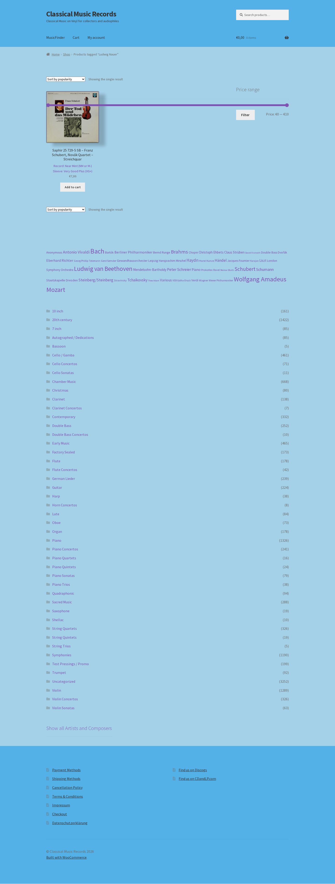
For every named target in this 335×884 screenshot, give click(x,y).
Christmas (60, 390)
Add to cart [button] (73, 187)
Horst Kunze (206, 260)
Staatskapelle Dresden (62, 280)
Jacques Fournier (238, 261)
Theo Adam (153, 280)
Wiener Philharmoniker (221, 280)
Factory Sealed (63, 452)
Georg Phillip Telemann (87, 260)
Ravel (216, 270)
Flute (56, 461)
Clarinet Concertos (67, 408)
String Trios (61, 646)
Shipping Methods (66, 778)
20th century (62, 319)
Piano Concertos (65, 549)
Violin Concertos (65, 699)
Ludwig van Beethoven (103, 268)
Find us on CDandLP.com (197, 778)
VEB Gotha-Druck (182, 280)
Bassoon (59, 346)
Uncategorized (63, 681)
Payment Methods (66, 770)
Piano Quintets (64, 567)
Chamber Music (64, 381)
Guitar (57, 487)
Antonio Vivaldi (76, 252)
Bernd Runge (161, 252)
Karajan (254, 260)
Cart (76, 37)
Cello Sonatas (63, 372)
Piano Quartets (64, 558)
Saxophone (61, 611)
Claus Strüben (234, 252)
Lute (55, 514)
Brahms (179, 251)
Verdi (194, 280)
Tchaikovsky (137, 279)
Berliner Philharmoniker (133, 252)
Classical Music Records (81, 13)
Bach (97, 251)
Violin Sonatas (63, 708)
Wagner (203, 280)
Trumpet (59, 672)
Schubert (244, 269)
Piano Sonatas (63, 575)
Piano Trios (61, 584)
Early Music (61, 443)
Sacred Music (62, 602)
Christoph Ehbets (211, 252)
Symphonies (61, 655)
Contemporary (63, 416)
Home (56, 54)
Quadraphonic (63, 593)
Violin (56, 690)
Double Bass (269, 252)
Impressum (61, 805)
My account (96, 37)
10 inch (57, 311)
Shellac (58, 619)
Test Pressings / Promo (70, 664)
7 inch (56, 328)
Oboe (56, 522)
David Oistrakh (252, 252)
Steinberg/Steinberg (95, 279)
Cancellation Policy (67, 787)
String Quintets (64, 637)
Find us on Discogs (193, 770)
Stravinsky (120, 280)
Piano (196, 269)
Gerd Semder (108, 260)
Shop (66, 54)
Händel (221, 260)
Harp (56, 496)
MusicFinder (55, 37)
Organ (57, 531)
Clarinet (58, 399)
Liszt (262, 260)
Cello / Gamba (63, 355)
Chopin (193, 252)
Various (166, 280)
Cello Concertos (64, 363)
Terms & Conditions (67, 796)
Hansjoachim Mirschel (172, 261)
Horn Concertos (64, 505)
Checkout (59, 814)
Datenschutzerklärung (70, 823)
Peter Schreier (179, 269)
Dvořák (282, 252)
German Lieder (63, 478)
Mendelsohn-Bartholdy (149, 269)
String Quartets (64, 628)
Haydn (192, 260)
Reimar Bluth (227, 270)
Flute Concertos (64, 469)
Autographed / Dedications (73, 337)
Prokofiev (207, 270)
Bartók (109, 252)
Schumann (265, 269)
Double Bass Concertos (70, 434)
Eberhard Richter (59, 260)
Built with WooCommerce (66, 857)
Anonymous (54, 252)
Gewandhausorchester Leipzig (137, 261)
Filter (245, 114)
